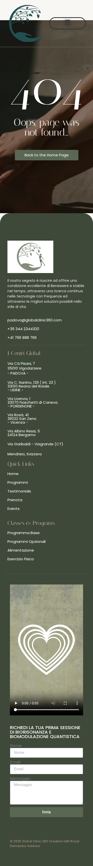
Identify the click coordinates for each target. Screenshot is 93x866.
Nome (16, 746)
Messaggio (20, 779)
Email (15, 762)
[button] (67, 22)
